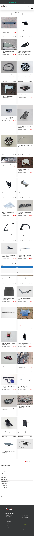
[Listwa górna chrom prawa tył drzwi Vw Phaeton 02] (25, 139)
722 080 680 (26, 515)
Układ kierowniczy (4, 485)
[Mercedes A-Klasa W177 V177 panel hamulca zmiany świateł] (9, 110)
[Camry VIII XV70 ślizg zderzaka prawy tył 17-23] (25, 291)
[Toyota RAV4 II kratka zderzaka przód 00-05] (9, 312)
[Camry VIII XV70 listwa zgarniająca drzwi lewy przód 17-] (25, 379)
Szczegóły (14, 36)
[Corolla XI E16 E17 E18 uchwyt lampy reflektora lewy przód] (9, 248)
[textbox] (17, 14)
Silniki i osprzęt (4, 477)
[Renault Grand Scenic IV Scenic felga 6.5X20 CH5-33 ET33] (25, 67)
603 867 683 (26, 513)
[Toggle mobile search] (30, 6)
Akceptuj (17, 267)
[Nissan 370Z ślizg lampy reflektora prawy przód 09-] (9, 205)
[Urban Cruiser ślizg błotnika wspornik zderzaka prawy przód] (25, 44)
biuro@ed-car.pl (24, 0)
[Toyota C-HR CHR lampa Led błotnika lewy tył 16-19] (9, 358)
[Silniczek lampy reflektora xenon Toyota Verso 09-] (25, 88)
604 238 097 (15, 0)
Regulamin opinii (8, 525)
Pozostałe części (4, 475)
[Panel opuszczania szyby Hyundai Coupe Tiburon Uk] (9, 160)
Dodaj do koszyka (5, 36)
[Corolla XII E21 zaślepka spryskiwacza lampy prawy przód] (9, 444)
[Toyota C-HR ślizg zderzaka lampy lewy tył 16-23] (9, 184)
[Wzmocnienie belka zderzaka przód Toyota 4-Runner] (9, 22)
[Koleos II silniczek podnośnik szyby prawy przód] (9, 44)
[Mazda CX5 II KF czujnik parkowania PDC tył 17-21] (9, 336)
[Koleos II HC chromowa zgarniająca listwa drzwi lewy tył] (25, 248)
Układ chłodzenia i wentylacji (6, 481)
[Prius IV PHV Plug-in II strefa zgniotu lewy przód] (25, 184)
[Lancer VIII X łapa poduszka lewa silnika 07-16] (25, 357)
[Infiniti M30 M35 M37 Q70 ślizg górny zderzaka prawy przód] (9, 423)
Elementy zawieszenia (5, 469)
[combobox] (17, 14)
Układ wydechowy (4, 491)
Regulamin (8, 523)
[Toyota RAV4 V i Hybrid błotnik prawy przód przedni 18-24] (9, 89)
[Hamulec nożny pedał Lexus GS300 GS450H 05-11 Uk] (25, 444)
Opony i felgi (4, 471)
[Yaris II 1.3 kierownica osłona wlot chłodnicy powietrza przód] (25, 423)
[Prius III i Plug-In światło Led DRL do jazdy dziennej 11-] (25, 115)
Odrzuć (17, 269)
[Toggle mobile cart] (28, 6)
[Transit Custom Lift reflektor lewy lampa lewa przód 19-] (9, 401)
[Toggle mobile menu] (32, 6)
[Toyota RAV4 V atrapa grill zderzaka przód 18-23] (25, 205)
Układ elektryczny (4, 483)
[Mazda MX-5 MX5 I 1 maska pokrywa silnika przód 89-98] (25, 313)
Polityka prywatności (9, 527)
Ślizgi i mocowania (4, 479)
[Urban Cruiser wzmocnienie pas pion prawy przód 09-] (25, 336)
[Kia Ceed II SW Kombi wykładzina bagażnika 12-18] (9, 291)
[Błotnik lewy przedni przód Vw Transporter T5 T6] (25, 162)
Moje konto (9, 521)
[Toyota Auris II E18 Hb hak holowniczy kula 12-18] (9, 379)
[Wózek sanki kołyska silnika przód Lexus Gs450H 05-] (25, 400)
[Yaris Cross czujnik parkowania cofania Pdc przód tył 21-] (25, 23)
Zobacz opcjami (17, 272)
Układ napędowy (4, 487)
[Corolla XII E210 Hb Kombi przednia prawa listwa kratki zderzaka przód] (9, 227)
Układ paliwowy (4, 489)
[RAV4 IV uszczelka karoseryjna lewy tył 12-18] (9, 67)
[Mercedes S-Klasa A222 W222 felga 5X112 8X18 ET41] (9, 141)
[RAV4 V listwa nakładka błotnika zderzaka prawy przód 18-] (25, 227)
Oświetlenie (3, 473)
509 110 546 (20, 0)
